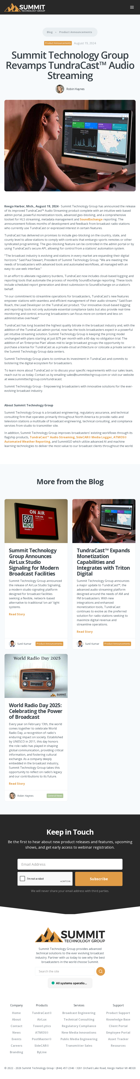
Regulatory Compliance (79, 1026)
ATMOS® (41, 1033)
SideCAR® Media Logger (94, 437)
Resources (118, 1046)
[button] (132, 7)
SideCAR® (41, 1046)
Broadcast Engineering (79, 1013)
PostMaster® (42, 1039)
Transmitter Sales (79, 1046)
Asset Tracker (118, 1039)
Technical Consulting (79, 1019)
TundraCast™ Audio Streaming (52, 437)
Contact (16, 1026)
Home (16, 1013)
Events (16, 1039)
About (16, 1019)
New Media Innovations (79, 1033)
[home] (64, 7)
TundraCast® (42, 1013)
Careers (16, 1046)
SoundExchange (91, 219)
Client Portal (118, 1026)
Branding (16, 1052)
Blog (50, 32)
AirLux (41, 1019)
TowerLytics (42, 1026)
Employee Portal (118, 1033)
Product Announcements (75, 32)
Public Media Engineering (79, 1039)
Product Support (118, 1013)
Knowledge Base (118, 1019)
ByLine (42, 1052)
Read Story (17, 614)
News (16, 1033)
